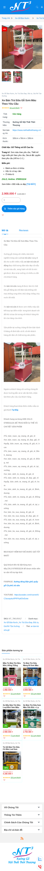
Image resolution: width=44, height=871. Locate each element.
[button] (40, 28)
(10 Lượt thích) (36, 694)
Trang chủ (6, 18)
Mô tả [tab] (5, 230)
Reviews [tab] (23, 230)
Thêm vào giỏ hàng (16, 209)
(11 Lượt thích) (14, 108)
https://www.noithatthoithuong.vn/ (27, 130)
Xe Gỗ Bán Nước (22, 18)
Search (37, 7)
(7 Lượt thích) (15, 736)
